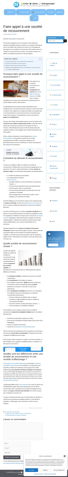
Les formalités (56, 85)
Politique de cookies (38, 474)
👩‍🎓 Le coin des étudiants (38, 12)
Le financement (56, 95)
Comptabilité (55, 114)
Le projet (54, 75)
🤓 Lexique (34, 18)
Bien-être (54, 211)
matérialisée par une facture (32, 203)
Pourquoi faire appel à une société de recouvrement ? (19, 61)
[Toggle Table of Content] (39, 59)
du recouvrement (23, 384)
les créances (12, 179)
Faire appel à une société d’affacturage (14, 363)
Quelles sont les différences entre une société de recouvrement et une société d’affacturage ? (22, 68)
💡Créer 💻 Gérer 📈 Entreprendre (38, 3)
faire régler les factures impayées (35, 94)
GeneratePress (22, 474)
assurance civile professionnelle (25, 326)
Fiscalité (54, 156)
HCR (53, 221)
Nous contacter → (53, 244)
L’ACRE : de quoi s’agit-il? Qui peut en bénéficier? (18, 413)
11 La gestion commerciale (12, 411)
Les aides (55, 105)
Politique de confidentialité (50, 474)
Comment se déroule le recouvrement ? (15, 63)
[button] (65, 456)
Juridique (54, 146)
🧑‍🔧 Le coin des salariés (23, 12)
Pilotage (54, 178)
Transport (54, 200)
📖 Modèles (51, 12)
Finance (54, 124)
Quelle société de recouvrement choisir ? (16, 65)
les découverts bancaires (10, 380)
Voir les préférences (59, 470)
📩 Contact (60, 12)
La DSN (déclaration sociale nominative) (15, 415)
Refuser (45, 470)
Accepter (31, 470)
